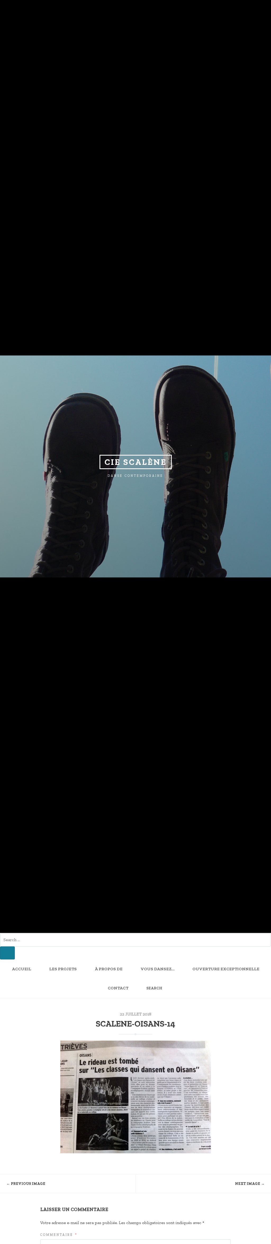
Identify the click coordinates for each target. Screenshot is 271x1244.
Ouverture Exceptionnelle (225, 969)
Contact (118, 988)
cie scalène (136, 462)
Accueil (21, 969)
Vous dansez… (157, 969)
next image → (250, 1183)
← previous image (25, 1183)
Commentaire (59, 1235)
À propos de (109, 969)
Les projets (63, 969)
